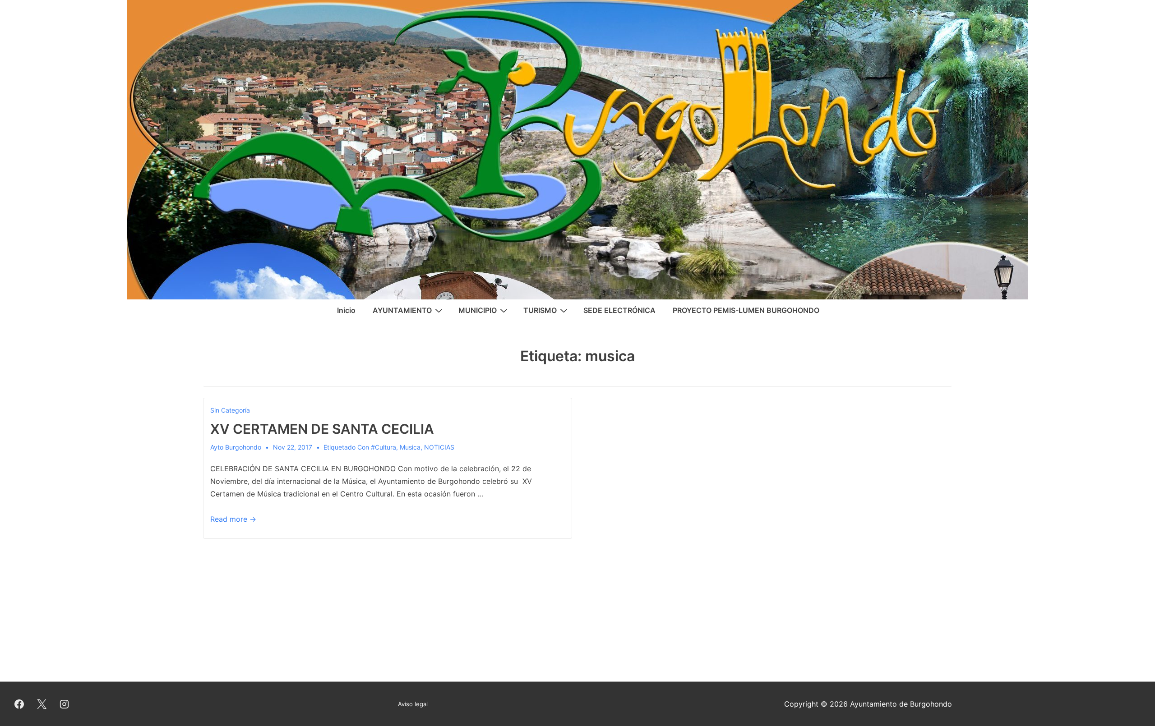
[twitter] (42, 703)
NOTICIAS (439, 447)
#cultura (383, 447)
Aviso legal (413, 704)
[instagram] (64, 703)
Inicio (346, 310)
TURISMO (540, 310)
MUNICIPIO (477, 310)
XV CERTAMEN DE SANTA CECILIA (322, 429)
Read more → (233, 519)
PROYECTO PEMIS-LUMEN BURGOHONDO (746, 310)
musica (410, 447)
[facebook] (19, 703)
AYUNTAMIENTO (402, 310)
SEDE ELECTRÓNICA (619, 310)
